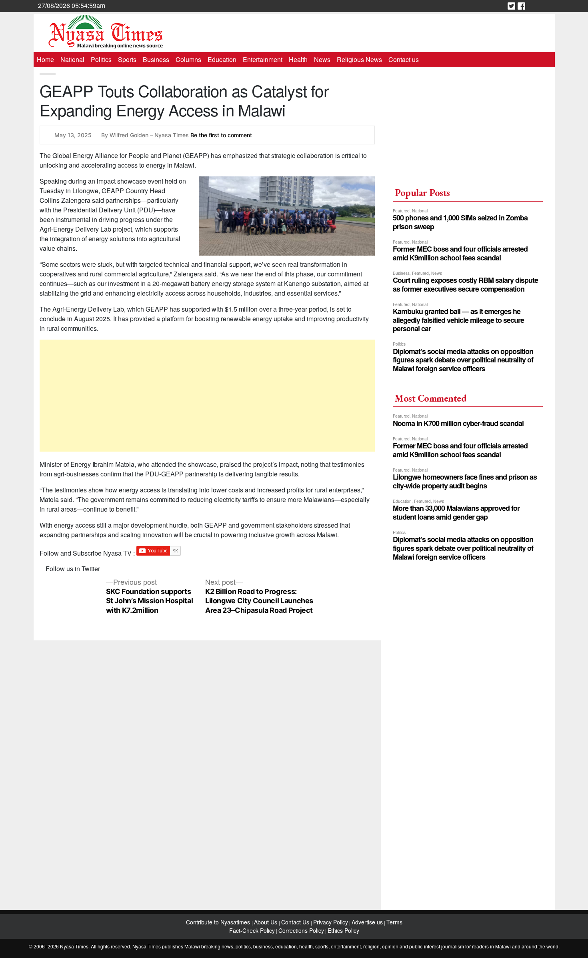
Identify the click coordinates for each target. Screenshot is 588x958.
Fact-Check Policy (252, 930)
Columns (188, 59)
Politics (101, 59)
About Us (266, 922)
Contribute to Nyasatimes (219, 922)
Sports (127, 59)
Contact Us (296, 922)
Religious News (359, 59)
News (322, 59)
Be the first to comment (221, 135)
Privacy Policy (330, 922)
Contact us (403, 59)
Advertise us (367, 922)
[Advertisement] (207, 396)
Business (156, 59)
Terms (394, 922)
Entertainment (262, 59)
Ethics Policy (343, 930)
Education (222, 59)
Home (45, 59)
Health (298, 59)
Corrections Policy (301, 930)
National (72, 59)
